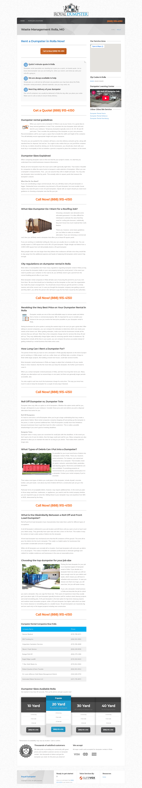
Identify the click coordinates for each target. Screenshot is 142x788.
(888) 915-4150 (114, 21)
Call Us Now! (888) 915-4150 (53, 51)
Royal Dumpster (28, 777)
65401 (92, 81)
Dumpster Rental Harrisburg (99, 118)
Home (22, 21)
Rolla (119, 29)
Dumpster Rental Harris (98, 113)
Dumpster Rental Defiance (98, 116)
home (113, 29)
